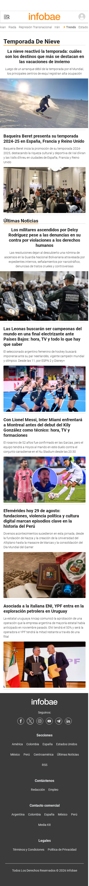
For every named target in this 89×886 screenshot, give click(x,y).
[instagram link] (39, 721)
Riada (11, 27)
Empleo (53, 789)
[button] (7, 17)
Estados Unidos (66, 744)
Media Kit (44, 825)
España (48, 744)
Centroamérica (44, 754)
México (15, 754)
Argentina (18, 814)
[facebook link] (20, 721)
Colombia (32, 744)
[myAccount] (81, 16)
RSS (44, 765)
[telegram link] (58, 721)
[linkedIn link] (68, 721)
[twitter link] (30, 721)
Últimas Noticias (68, 754)
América (17, 744)
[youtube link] (49, 721)
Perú (27, 754)
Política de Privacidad (62, 849)
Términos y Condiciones (28, 849)
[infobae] (44, 17)
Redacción (38, 789)
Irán (55, 27)
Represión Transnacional (33, 27)
